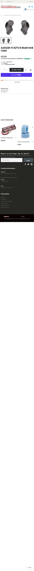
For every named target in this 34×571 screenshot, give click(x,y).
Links (31, 1)
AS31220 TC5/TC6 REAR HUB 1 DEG (17, 49)
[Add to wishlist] (26, 70)
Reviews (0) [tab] (4, 92)
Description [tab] (4, 89)
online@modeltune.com (7, 187)
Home (1, 15)
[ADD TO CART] (13, 126)
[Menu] (29, 7)
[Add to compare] (30, 70)
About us (3, 197)
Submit (28, 161)
